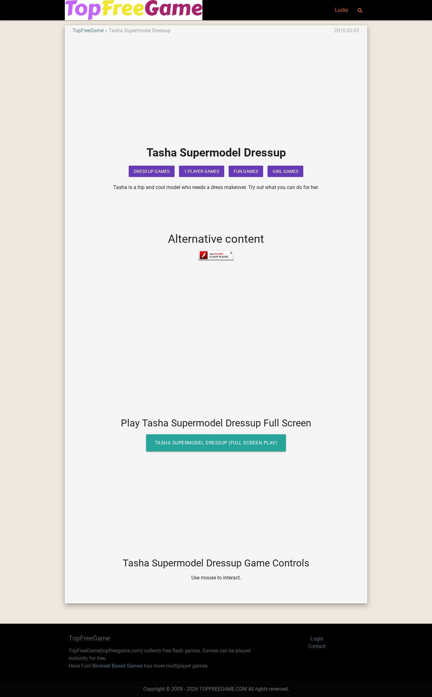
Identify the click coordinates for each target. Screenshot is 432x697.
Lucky (341, 10)
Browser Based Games (117, 666)
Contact (316, 646)
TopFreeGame (88, 31)
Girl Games (285, 171)
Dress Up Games (152, 171)
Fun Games (246, 171)
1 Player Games (201, 171)
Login (317, 639)
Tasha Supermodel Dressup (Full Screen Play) (216, 443)
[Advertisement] (216, 94)
